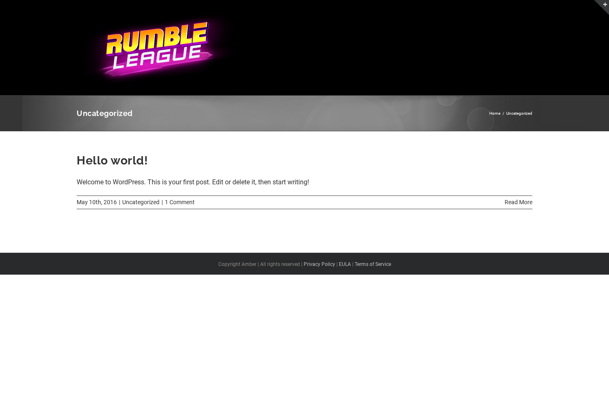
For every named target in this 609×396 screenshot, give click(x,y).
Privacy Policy (319, 264)
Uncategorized (141, 202)
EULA (345, 264)
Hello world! (112, 160)
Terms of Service (373, 264)
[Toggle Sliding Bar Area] (601, 7)
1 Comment (180, 202)
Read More (518, 202)
